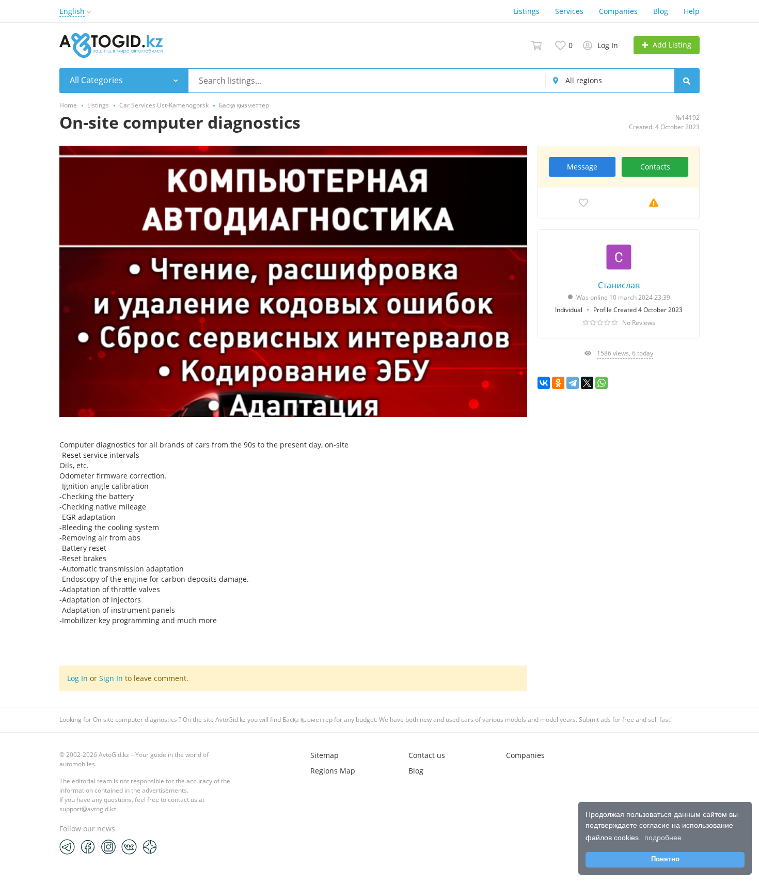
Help (692, 11)
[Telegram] (572, 383)
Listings (526, 11)
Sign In (111, 678)
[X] (587, 383)
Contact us (426, 755)
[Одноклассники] (558, 383)
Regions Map (332, 771)
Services (569, 11)
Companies (618, 11)
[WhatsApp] (601, 383)
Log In (77, 678)
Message (582, 167)
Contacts (655, 167)
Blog (660, 11)
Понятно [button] (665, 859)
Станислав (619, 285)
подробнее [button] (663, 837)
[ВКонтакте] (543, 383)
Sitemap (324, 755)
